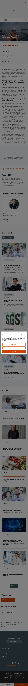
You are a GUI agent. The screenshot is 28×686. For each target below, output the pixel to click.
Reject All (14, 347)
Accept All (14, 351)
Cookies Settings (14, 344)
